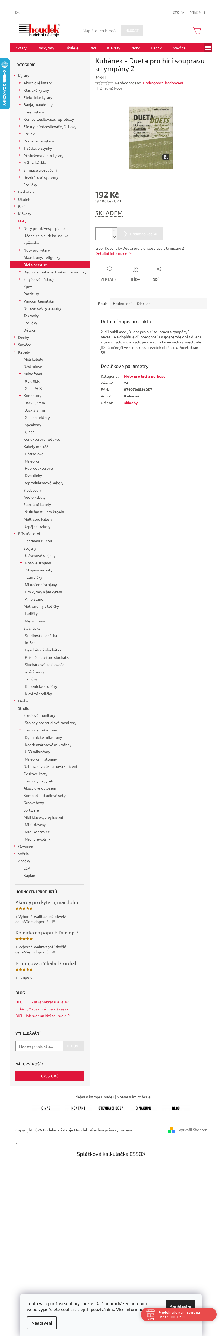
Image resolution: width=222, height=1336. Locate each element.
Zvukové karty (35, 773)
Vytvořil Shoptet (193, 1129)
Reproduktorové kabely (43, 482)
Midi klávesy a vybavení (43, 817)
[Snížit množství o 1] (114, 237)
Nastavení (40, 1323)
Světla (23, 853)
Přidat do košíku (143, 233)
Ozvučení (26, 846)
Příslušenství (29, 533)
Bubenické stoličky (41, 686)
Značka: (111, 87)
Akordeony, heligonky (42, 257)
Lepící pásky (34, 671)
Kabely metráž (36, 446)
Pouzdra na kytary (39, 140)
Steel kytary (34, 111)
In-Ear (30, 642)
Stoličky (30, 184)
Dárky (23, 700)
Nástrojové (33, 366)
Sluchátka (32, 628)
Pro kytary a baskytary (43, 591)
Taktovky (31, 315)
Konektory (32, 395)
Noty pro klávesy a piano (44, 228)
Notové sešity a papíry (42, 308)
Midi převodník (37, 838)
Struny (29, 133)
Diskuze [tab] (144, 303)
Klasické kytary (36, 90)
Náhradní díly (35, 162)
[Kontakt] (78, 1107)
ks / (49, 1076)
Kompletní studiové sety (45, 795)
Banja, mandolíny (38, 104)
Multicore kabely (38, 519)
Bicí (21, 206)
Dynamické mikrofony (43, 737)
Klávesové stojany (40, 555)
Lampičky (34, 577)
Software (31, 809)
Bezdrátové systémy (41, 177)
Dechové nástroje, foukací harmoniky (55, 271)
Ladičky (31, 613)
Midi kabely (33, 359)
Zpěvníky (31, 242)
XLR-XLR (32, 380)
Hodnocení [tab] (122, 303)
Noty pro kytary (37, 249)
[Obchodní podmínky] (143, 1107)
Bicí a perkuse (35, 264)
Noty (22, 220)
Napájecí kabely (37, 526)
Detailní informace (111, 253)
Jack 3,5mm (35, 410)
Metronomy (35, 620)
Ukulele (24, 199)
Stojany (30, 548)
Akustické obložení (40, 787)
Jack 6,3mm (35, 402)
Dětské (30, 329)
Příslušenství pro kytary (43, 155)
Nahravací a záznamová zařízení (50, 766)
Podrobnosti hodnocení (163, 82)
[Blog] (176, 1107)
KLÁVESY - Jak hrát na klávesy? (41, 1009)
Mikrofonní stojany (41, 584)
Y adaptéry (33, 490)
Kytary (23, 75)
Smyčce (24, 344)
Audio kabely (34, 497)
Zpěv (28, 286)
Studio (23, 708)
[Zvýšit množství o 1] (114, 231)
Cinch (30, 431)
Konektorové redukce (42, 439)
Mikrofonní (33, 373)
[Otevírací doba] (111, 1107)
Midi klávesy (35, 824)
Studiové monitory (39, 715)
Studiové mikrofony (40, 729)
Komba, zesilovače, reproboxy (49, 119)
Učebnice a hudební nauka (46, 235)
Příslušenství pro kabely (44, 511)
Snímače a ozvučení (40, 170)
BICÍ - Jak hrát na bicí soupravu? (42, 1016)
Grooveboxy (34, 802)
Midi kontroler (37, 831)
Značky (24, 860)
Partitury (31, 293)
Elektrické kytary (38, 97)
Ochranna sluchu (38, 540)
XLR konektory (37, 417)
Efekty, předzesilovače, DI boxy (50, 126)
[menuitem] (21, 47)
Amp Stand (34, 599)
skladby (131, 402)
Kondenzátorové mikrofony (48, 744)
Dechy (23, 337)
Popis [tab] (102, 303)
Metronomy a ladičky (41, 606)
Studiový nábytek (38, 780)
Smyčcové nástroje (40, 279)
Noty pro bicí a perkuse (144, 376)
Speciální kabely (37, 504)
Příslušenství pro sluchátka (47, 657)
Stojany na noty (39, 569)
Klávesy (24, 213)
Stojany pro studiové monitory (50, 722)
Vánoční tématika (39, 300)
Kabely (24, 351)
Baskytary (26, 191)
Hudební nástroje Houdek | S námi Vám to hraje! (111, 1096)
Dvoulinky (33, 475)
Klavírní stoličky (38, 693)
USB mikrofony (37, 751)
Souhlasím (178, 1306)
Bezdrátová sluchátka (43, 649)
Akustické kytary (38, 82)
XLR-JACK (33, 388)
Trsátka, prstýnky (38, 148)
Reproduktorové (39, 468)
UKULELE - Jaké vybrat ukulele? (42, 1002)
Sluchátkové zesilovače (44, 664)
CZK (176, 12)
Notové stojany (38, 562)
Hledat (132, 30)
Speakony (33, 424)
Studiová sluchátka (41, 635)
